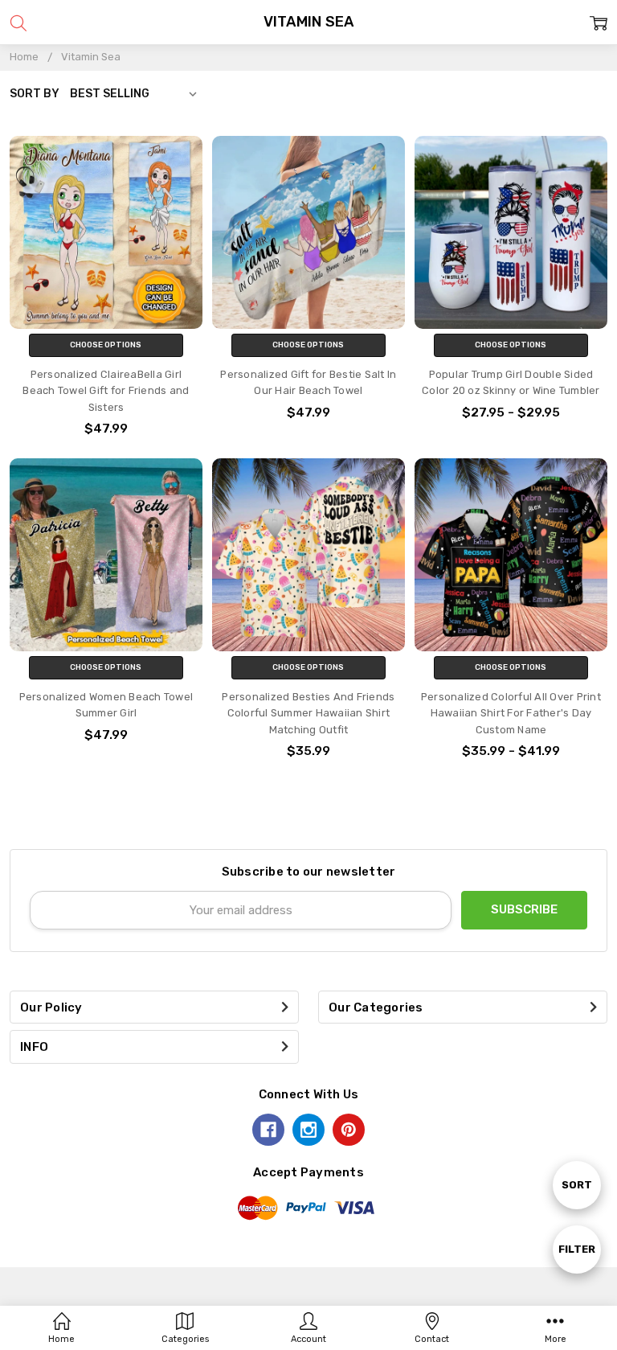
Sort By (34, 93)
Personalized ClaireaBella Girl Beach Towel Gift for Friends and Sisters (105, 390)
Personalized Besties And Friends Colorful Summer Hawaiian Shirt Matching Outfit (308, 713)
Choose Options (105, 345)
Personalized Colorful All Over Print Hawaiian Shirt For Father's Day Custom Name (511, 713)
